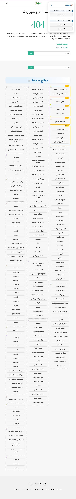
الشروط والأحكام (39, 489)
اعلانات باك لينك (38, 311)
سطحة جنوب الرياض (15, 114)
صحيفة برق (60, 133)
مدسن (60, 212)
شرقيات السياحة (60, 270)
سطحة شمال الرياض (15, 106)
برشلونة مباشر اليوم (16, 186)
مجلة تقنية (60, 345)
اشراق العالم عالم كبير (60, 324)
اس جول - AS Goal (16, 260)
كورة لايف (16, 276)
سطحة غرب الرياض (16, 110)
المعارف (60, 233)
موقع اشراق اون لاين (60, 142)
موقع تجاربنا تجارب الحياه (38, 299)
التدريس (60, 320)
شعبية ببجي (38, 210)
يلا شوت (38, 323)
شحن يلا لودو (38, 201)
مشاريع (38, 307)
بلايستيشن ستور (38, 218)
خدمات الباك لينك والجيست (38, 264)
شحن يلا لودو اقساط (38, 118)
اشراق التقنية (60, 154)
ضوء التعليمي (60, 129)
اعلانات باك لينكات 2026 (16, 399)
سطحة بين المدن (16, 98)
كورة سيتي (16, 161)
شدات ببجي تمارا (38, 93)
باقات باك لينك (60, 299)
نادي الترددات (60, 224)
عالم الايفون (60, 183)
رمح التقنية (60, 241)
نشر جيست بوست (38, 269)
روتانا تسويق (60, 216)
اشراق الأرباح (60, 279)
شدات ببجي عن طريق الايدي (38, 161)
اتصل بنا (16, 489)
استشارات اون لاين (60, 229)
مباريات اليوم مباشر (38, 331)
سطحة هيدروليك (16, 102)
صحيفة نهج (60, 191)
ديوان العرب (38, 303)
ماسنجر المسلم (60, 121)
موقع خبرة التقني (60, 199)
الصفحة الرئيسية (62, 47)
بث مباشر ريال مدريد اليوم (16, 170)
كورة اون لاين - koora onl (16, 248)
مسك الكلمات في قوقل (60, 149)
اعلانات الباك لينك (60, 307)
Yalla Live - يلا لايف (16, 243)
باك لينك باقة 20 (38, 282)
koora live (16, 227)
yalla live (16, 198)
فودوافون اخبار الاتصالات (60, 311)
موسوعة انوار (60, 274)
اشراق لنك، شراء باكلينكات (60, 303)
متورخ (60, 208)
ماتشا (38, 247)
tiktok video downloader (16, 445)
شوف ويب (60, 170)
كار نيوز (60, 195)
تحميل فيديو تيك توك (16, 435)
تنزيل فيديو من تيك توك (15, 431)
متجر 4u (38, 156)
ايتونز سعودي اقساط (38, 114)
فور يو (38, 187)
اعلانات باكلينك (38, 315)
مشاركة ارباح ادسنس (60, 93)
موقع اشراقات (60, 137)
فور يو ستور (38, 152)
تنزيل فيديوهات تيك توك (16, 440)
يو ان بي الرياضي (60, 349)
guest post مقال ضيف (38, 274)
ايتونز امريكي (38, 110)
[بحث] (7, 3)
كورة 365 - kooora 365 (16, 256)
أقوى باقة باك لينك (38, 290)
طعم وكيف (60, 249)
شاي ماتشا (38, 251)
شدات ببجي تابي (38, 102)
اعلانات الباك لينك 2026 (60, 332)
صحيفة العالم (60, 365)
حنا (38, 243)
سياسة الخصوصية (26, 489)
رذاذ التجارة (60, 245)
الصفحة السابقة (62, 44)
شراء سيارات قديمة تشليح (16, 149)
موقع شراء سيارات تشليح (16, 135)
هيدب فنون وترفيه (60, 361)
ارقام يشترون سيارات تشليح (16, 140)
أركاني (60, 258)
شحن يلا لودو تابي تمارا (38, 170)
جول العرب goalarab (15, 166)
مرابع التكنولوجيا (60, 162)
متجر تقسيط (38, 135)
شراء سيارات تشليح (16, 131)
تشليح (16, 123)
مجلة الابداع (60, 220)
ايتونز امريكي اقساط (38, 179)
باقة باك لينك (60, 109)
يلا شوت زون (16, 415)
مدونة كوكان (60, 187)
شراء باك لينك (60, 286)
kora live (16, 272)
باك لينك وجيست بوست (60, 336)
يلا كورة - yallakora (16, 252)
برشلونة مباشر (38, 335)
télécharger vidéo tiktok (16, 451)
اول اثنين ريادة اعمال (60, 89)
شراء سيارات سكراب (16, 127)
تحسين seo (60, 113)
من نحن (59, 489)
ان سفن (60, 158)
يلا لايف (16, 174)
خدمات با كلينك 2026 (38, 294)
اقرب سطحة (16, 118)
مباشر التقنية (60, 262)
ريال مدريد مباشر (38, 340)
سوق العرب (38, 278)
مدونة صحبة (60, 266)
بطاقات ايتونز (38, 214)
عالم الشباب (60, 101)
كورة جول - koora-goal (15, 214)
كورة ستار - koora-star (15, 210)
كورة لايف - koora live (16, 371)
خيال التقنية (60, 166)
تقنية (60, 315)
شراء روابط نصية (60, 295)
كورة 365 (16, 157)
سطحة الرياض (15, 89)
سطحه (16, 93)
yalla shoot (38, 327)
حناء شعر (38, 239)
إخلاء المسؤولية (50, 489)
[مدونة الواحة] (38, 3)
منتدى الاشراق (60, 328)
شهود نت (60, 254)
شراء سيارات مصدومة (16, 145)
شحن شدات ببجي (38, 191)
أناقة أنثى (60, 204)
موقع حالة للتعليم (60, 353)
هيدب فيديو (60, 237)
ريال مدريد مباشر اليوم (16, 182)
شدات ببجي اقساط (38, 89)
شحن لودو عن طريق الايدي (38, 206)
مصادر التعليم (60, 340)
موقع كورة (16, 330)
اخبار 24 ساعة (60, 357)
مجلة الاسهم (60, 174)
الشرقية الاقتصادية (60, 179)
